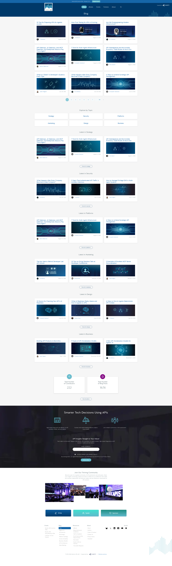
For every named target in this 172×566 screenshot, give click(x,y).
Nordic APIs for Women (77, 542)
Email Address (86, 446)
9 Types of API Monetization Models (83, 341)
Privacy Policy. (107, 456)
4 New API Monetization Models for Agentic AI (118, 342)
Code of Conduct (92, 532)
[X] (106, 528)
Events (98, 7)
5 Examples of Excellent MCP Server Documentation (118, 262)
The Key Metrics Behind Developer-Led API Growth (50, 262)
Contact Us (90, 534)
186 (99, 99)
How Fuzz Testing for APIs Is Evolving (84, 22)
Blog (84, 7)
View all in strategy (86, 166)
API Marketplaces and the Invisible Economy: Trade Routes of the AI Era (118, 48)
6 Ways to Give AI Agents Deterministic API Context (119, 302)
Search (121, 7)
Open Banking (62, 545)
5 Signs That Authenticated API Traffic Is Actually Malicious (85, 181)
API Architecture (63, 543)
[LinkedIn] (114, 528)
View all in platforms (86, 247)
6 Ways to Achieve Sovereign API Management (117, 75)
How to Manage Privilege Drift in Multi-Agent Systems (119, 181)
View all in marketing (86, 287)
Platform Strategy (63, 536)
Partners (106, 7)
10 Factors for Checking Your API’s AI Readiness (49, 302)
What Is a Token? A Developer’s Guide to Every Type (50, 75)
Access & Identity (63, 538)
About (114, 7)
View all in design (86, 327)
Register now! (96, 1)
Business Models (63, 541)
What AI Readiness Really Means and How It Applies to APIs (84, 302)
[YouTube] (122, 528)
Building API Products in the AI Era (48, 341)
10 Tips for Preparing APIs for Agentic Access (49, 23)
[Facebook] (118, 528)
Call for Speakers (77, 534)
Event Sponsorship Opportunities (78, 536)
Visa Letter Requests (78, 545)
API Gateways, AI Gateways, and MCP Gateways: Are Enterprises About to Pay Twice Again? (50, 49)
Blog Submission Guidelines (77, 531)
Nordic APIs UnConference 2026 (50, 532)
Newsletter (76, 540)
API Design (62, 534)
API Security (62, 532)
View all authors (86, 399)
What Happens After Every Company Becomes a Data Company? (84, 75)
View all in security (86, 206)
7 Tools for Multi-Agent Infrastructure (83, 48)
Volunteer (90, 538)
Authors (89, 530)
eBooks (91, 7)
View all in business (86, 366)
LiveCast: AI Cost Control (49, 536)
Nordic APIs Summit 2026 (50, 528)
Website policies (102, 554)
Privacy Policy (91, 536)
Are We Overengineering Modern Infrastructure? (117, 23)
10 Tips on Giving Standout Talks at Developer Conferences (83, 262)
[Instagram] (126, 528)
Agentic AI (61, 530)
